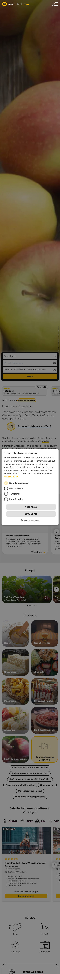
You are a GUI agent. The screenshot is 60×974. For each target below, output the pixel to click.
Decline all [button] (31, 514)
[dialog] (30, 487)
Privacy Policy (11, 476)
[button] (30, 520)
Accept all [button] (31, 507)
